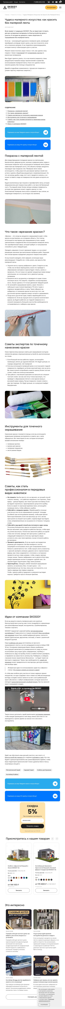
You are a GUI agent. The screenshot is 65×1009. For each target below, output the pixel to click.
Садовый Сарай (29, 770)
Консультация (51, 7)
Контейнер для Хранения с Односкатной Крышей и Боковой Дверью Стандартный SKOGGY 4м (45, 868)
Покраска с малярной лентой (17, 111)
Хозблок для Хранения (44, 770)
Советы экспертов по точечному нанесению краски (25, 115)
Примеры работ (8, 2)
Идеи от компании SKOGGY (16, 124)
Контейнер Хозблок (12, 774)
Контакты (22, 2)
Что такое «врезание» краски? (17, 113)
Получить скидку (33, 826)
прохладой (20, 53)
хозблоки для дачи (15, 643)
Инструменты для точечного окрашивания (22, 117)
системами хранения (43, 714)
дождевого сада (38, 757)
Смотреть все (32, 997)
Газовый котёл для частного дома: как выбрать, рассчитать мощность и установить (18, 935)
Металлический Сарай (13, 770)
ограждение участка (35, 53)
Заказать (19, 890)
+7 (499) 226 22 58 (39, 2)
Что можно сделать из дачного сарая (26, 670)
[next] (57, 839)
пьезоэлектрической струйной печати (24, 682)
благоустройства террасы (14, 757)
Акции (16, 2)
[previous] (52, 839)
